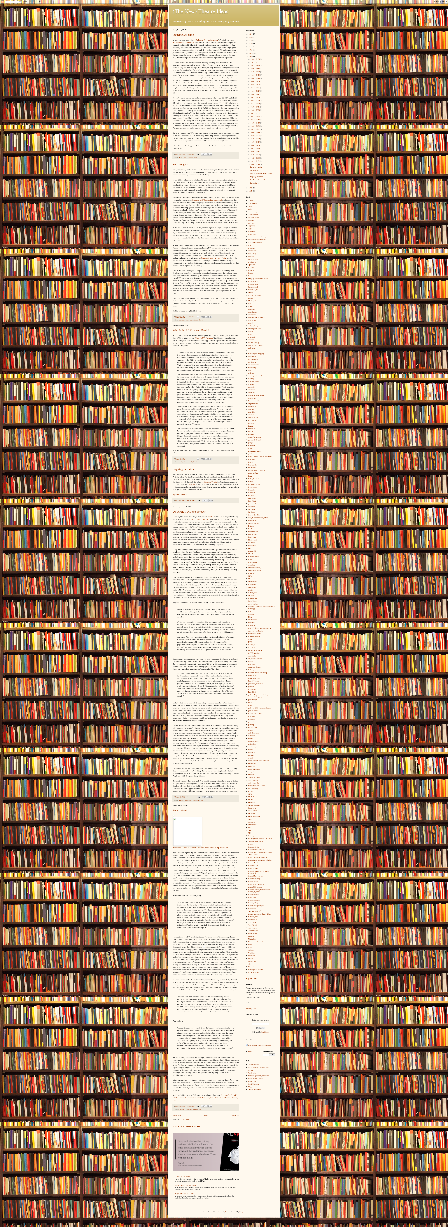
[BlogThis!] (204, 154)
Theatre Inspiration (254, 1089)
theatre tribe (252, 897)
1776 (250, 206)
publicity (251, 724)
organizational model (255, 659)
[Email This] (202, 154)
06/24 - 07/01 (255, 113)
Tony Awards (252, 928)
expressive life (253, 417)
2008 (250, 53)
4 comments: (191, 317)
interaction (251, 490)
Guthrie (250, 462)
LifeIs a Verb (252, 540)
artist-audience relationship (257, 237)
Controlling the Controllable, (183, 42)
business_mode (253, 284)
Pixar (250, 702)
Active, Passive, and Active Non (185, 1185)
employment (252, 398)
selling (250, 791)
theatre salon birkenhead (256, 884)
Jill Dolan (251, 509)
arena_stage (252, 234)
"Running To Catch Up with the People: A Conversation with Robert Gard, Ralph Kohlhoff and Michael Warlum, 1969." (205, 1097)
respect (250, 758)
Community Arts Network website (213, 258)
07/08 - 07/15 (255, 107)
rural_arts (251, 772)
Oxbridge (251, 670)
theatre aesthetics (253, 847)
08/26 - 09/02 (255, 84)
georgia (250, 442)
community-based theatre (186, 320)
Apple (250, 228)
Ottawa (250, 661)
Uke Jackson (252, 939)
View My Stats (251, 1008)
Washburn (251, 956)
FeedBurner (265, 1032)
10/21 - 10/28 (255, 65)
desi (249, 370)
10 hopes (251, 201)
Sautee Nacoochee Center (256, 786)
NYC (250, 642)
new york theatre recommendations (259, 628)
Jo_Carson (251, 512)
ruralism (251, 774)
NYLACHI (252, 647)
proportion (251, 722)
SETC (250, 794)
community (252, 315)
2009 (250, 50)
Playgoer (251, 1087)
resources (251, 755)
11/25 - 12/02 (255, 62)
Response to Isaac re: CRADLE (185, 1194)
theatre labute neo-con (255, 876)
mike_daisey (252, 584)
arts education (252, 251)
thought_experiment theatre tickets (259, 914)
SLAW (250, 799)
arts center (251, 248)
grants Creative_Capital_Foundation (260, 456)
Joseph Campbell (253, 523)
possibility (251, 716)
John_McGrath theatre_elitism (258, 518)
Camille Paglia (253, 290)
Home (206, 1115)
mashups (251, 573)
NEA (250, 617)
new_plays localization (255, 631)
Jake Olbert (252, 501)
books (250, 276)
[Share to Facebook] (208, 154)
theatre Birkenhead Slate (256, 850)
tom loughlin (252, 919)
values (250, 944)
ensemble (251, 409)
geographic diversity (255, 440)
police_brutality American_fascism (259, 708)
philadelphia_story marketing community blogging (258, 696)
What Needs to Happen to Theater (186, 1126)
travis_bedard (252, 933)
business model (253, 281)
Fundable (251, 434)
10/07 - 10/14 (255, 68)
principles (251, 719)
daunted (211, 516)
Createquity (252, 1073)
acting (250, 209)
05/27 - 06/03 (255, 126)
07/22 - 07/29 (255, 100)
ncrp (249, 611)
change (250, 298)
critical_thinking (253, 342)
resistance (251, 752)
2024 (250, 34)
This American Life (254, 911)
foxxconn (251, 431)
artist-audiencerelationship (257, 239)
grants (250, 454)
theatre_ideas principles (256, 905)
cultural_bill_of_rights (255, 345)
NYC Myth (252, 645)
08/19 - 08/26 (255, 88)
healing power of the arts (256, 470)
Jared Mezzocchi (253, 1084)
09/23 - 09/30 (255, 72)
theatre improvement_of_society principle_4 (259, 872)
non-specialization (254, 636)
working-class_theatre (255, 969)
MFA (250, 576)
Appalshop (191, 484)
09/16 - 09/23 (255, 75)
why (249, 964)
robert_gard (197, 1109)
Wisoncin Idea (253, 967)
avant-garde (182, 462)
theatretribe (252, 908)
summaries (251, 822)
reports (250, 749)
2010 (250, 47)
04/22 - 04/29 (255, 139)
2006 (250, 188)
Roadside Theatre (210, 482)
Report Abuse (251, 978)
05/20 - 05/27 (255, 129)
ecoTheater (251, 390)
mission (250, 590)
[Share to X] (206, 154)
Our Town (251, 664)
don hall (251, 384)
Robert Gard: (180, 810)
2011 (250, 43)
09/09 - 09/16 (255, 78)
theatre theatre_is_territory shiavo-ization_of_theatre (259, 891)
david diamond (253, 359)
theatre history (253, 868)
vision (250, 947)
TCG (250, 830)
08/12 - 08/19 (255, 91)
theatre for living (253, 865)
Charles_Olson (253, 301)
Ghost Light (252, 1081)
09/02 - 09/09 (255, 81)
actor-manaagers (253, 212)
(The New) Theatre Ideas (200, 11)
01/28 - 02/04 (255, 158)
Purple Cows (182, 157)
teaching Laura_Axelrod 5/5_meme (260, 838)
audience (251, 256)
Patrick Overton (253, 681)
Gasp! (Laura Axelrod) (255, 1078)
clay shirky (252, 309)
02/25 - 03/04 (255, 155)
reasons (250, 738)
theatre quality (253, 881)
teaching (251, 836)
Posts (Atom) (186, 1119)
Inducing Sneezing (183, 34)
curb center (252, 348)
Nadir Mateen (252, 601)
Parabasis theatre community (257, 672)
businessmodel (253, 287)
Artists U (251, 1070)
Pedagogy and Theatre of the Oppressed (207, 200)
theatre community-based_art (257, 857)
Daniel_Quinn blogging (256, 353)
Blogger (242, 1212)
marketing (181, 800)
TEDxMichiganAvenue (255, 841)
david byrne (252, 356)
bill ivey (251, 267)
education (251, 392)
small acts (251, 802)
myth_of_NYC (253, 598)
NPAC (250, 639)
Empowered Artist (254, 401)
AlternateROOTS (254, 214)
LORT (250, 548)
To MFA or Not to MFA (183, 1176)
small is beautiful (254, 805)
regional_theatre (253, 741)
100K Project (252, 203)
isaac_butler (252, 498)
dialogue (251, 373)
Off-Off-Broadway (254, 653)
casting (250, 292)
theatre (202, 800)
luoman (227, 1212)
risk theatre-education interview (258, 761)
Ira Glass (251, 495)
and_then (251, 220)
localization (252, 545)
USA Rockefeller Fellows (256, 942)
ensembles (251, 412)
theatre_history (198, 320)
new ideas (188, 800)
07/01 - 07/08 (255, 110)
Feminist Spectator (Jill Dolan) (258, 1076)
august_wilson (253, 259)
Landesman (252, 529)
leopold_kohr (252, 534)
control (250, 323)
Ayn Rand (251, 264)
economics (251, 387)
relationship (252, 747)
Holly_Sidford (253, 473)
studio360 (251, 813)
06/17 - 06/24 (255, 116)
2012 (250, 40)
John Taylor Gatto (254, 515)
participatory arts (253, 678)
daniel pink (252, 351)
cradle (250, 334)
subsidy (250, 819)
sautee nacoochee (253, 783)
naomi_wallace (253, 604)
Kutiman (251, 526)
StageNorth (252, 808)
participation (252, 675)
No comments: (191, 500)
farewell (251, 423)
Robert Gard (252, 763)
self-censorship (253, 788)
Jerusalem (251, 506)
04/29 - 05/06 (255, 135)
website (250, 958)
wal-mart (251, 950)
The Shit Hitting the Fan (199, 519)
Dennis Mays (252, 367)
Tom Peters (252, 922)
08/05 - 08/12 (255, 94)
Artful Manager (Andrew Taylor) (259, 1067)
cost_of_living (253, 326)
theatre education (253, 863)
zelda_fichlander (253, 972)
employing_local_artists (256, 395)
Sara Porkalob (253, 780)
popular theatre (253, 711)
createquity (252, 337)
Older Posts (235, 1115)
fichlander (251, 428)
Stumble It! (267, 1045)
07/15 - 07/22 (255, 104)
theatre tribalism (253, 894)
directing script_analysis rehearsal (259, 376)
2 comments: (191, 154)
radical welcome (253, 733)
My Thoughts (180, 164)
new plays (251, 625)
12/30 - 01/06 (255, 59)
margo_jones (252, 562)
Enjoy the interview (180, 494)
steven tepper (252, 811)
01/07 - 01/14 (255, 164)
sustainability (252, 824)
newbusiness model (254, 633)
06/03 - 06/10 (255, 123)
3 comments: (191, 459)
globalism (251, 445)
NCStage (251, 614)
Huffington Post (253, 479)
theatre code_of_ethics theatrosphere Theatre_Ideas (260, 853)
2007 (250, 56)
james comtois (253, 504)
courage (250, 331)
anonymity (251, 223)
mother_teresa (252, 593)
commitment (252, 312)
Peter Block (252, 692)
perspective (252, 689)
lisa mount (251, 543)
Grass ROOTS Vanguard (204, 338)
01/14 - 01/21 (255, 161)
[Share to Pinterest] (211, 154)
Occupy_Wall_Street (255, 650)
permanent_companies (255, 684)
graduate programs (254, 451)
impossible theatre (254, 484)
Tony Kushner (253, 930)
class (249, 303)
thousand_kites (253, 917)
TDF (249, 833)
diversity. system (253, 381)
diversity (251, 378)
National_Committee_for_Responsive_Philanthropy (261, 607)
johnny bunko (252, 520)
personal (251, 686)
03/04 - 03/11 (255, 151)
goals (250, 448)
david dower (252, 362)
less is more (252, 537)
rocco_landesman (254, 769)
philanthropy (252, 699)
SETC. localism (253, 797)
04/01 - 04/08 (255, 145)
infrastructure (252, 487)
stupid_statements (254, 816)
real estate (251, 736)
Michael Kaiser (253, 579)
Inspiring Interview (183, 469)
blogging (251, 270)
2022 (250, 37)
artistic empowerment (255, 242)
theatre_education (254, 900)
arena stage (252, 231)
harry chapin (252, 465)
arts (249, 245)
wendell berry (252, 961)
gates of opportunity (255, 437)
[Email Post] (197, 154)
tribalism (251, 936)
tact (249, 827)
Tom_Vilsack (252, 925)
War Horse (251, 953)
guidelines (251, 459)
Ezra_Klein (252, 420)
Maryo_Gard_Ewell (254, 570)
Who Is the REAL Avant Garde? (191, 330)
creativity (251, 340)
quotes (250, 730)
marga (250, 559)
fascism (250, 426)
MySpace (251, 595)
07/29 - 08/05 (255, 97)
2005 (250, 191)
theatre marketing (192, 157)
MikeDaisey (252, 587)
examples (251, 415)
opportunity (252, 656)
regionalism (252, 744)
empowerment (253, 403)
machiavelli (252, 551)
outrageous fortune (254, 667)
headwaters (252, 468)
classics (250, 306)
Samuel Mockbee (254, 777)
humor (250, 481)
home (250, 476)
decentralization (253, 365)
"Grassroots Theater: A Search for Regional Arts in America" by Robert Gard (201, 847)
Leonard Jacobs (253, 531)
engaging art (252, 406)
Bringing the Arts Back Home (258, 278)
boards (250, 273)
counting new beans (254, 328)
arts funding (252, 253)
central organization (254, 295)
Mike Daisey (252, 581)
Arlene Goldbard (253, 1064)
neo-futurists (252, 620)
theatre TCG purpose (255, 887)
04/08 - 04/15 (255, 142)
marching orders (253, 556)
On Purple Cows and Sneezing (207, 40)
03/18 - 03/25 (255, 148)
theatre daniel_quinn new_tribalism (259, 860)
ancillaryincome (253, 217)
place (250, 705)
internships (251, 493)
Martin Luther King (254, 568)
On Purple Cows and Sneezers (189, 511)
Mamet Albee (252, 554)
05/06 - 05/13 (255, 132)
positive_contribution (255, 713)
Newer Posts (177, 1115)
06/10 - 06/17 (255, 119)
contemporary (252, 320)
